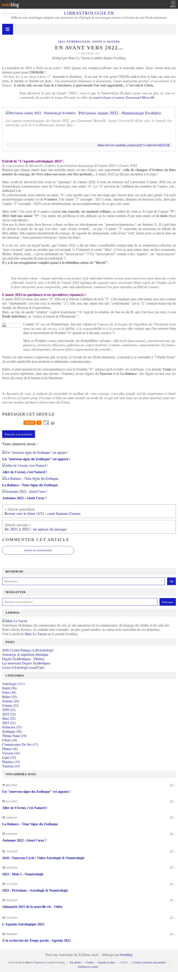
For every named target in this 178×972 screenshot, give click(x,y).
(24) (10, 701)
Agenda (113, 41)
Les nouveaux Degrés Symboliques (26, 663)
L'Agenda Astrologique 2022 (23, 924)
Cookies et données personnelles (149, 962)
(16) (10, 748)
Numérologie (78, 41)
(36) (9, 688)
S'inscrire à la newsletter (19, 434)
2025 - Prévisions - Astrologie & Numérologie (35, 890)
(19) (14, 735)
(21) (9, 722)
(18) (9, 740)
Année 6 (98, 41)
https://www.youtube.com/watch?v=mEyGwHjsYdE (134, 145)
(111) (13, 683)
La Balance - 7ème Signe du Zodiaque (30, 824)
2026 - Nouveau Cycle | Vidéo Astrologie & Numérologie (43, 858)
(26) (9, 692)
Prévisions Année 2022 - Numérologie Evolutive (120, 113)
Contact (90, 962)
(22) (9, 709)
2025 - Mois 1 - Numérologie (22, 874)
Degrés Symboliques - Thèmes (23, 658)
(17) (20, 744)
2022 (61, 41)
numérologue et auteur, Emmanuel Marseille (124, 97)
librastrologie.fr (89, 13)
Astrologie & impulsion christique (25, 654)
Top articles (75, 962)
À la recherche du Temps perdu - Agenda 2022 (36, 940)
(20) (12, 731)
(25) (9, 696)
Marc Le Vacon (35, 633)
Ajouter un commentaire (38, 550)
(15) (9, 757)
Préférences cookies (88, 966)
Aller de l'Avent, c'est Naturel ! (24, 808)
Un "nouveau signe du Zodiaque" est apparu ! (36, 791)
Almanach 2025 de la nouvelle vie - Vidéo (32, 906)
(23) (10, 705)
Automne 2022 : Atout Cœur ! (24, 840)
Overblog (126, 954)
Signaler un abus (107, 962)
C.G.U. (124, 962)
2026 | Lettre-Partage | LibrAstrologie (27, 650)
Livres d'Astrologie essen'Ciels (23, 667)
